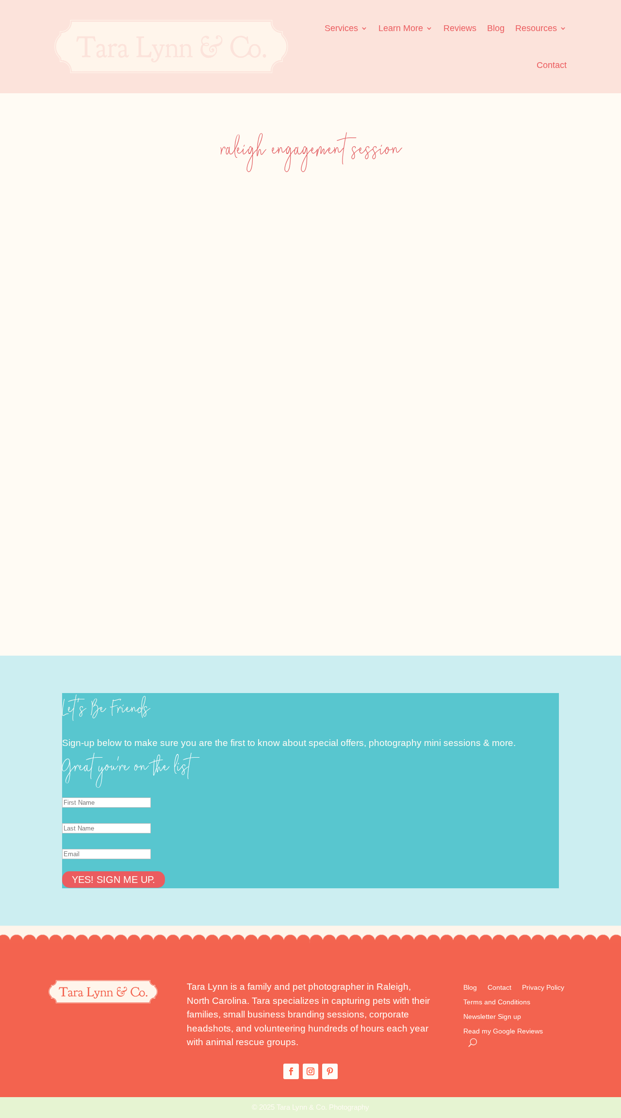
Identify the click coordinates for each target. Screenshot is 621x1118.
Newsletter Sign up (492, 1016)
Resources (536, 28)
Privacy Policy (543, 987)
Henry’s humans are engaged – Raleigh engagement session (143, 547)
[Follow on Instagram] (310, 1071)
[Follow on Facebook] (291, 1071)
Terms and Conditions (496, 1002)
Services (341, 28)
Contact (552, 65)
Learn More (400, 28)
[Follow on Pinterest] (330, 1071)
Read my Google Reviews (503, 1031)
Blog (496, 28)
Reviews (459, 28)
